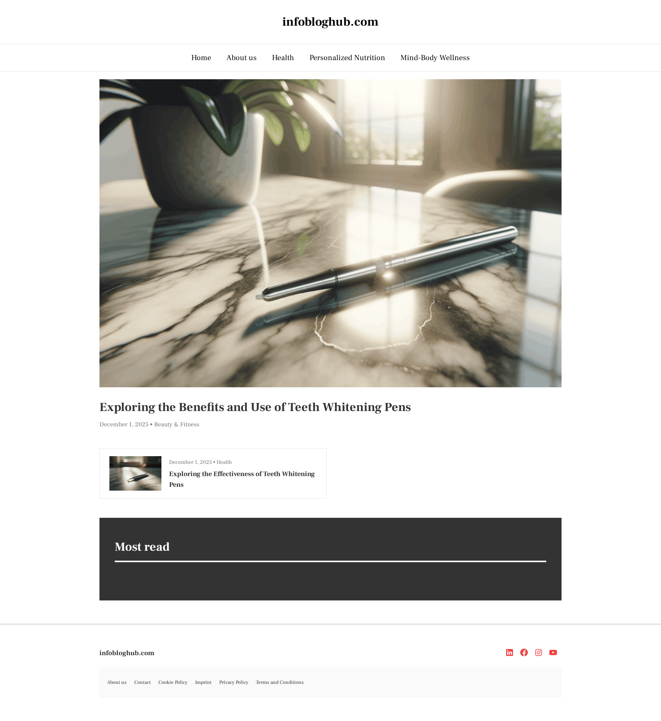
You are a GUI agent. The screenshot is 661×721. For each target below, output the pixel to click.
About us (241, 58)
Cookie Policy (172, 682)
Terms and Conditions (280, 682)
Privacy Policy (233, 682)
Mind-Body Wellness (435, 58)
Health (283, 58)
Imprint (203, 682)
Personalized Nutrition (347, 58)
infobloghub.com (127, 653)
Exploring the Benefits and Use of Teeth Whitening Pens (255, 407)
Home (201, 58)
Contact (142, 682)
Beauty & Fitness (176, 424)
